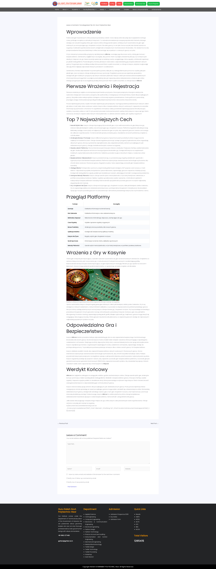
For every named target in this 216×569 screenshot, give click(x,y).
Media (102, 9)
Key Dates (114, 517)
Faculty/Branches (89, 9)
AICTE (137, 522)
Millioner (107, 54)
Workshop (88, 554)
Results (138, 514)
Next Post (154, 423)
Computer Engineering (92, 519)
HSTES (138, 519)
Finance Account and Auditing (95, 534)
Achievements (156, 9)
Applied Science (90, 514)
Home (57, 9)
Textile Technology (91, 549)
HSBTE (138, 517)
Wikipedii (106, 364)
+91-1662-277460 (64, 535)
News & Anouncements (140, 9)
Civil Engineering (90, 517)
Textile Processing (91, 552)
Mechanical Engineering (93, 542)
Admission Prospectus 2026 (119, 514)
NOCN (138, 529)
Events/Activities (114, 9)
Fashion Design (90, 529)
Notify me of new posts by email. (78, 482)
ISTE (137, 524)
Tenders (126, 9)
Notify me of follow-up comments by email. (82, 478)
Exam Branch (89, 557)
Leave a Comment (72, 25)
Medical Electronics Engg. (93, 544)
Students (75, 9)
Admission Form (116, 519)
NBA (137, 527)
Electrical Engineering (92, 527)
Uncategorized (85, 25)
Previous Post (63, 423)
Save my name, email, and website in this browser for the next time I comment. (94, 474)
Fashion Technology (92, 532)
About (65, 9)
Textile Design (89, 547)
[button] (65, 9)
